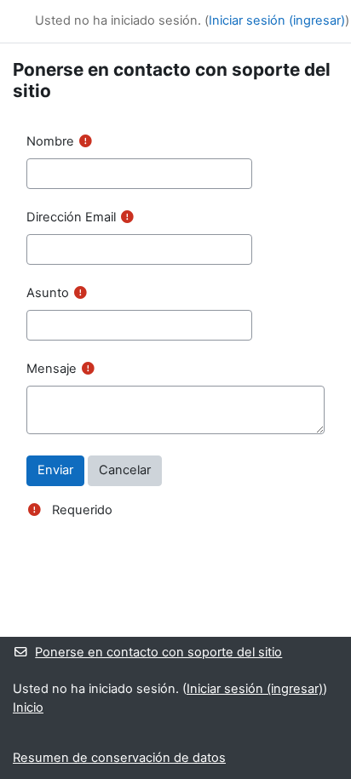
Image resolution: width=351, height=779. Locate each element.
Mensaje (51, 368)
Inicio (28, 707)
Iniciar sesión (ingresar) (277, 20)
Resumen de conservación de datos (119, 757)
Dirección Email (71, 217)
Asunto (47, 293)
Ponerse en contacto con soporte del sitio (158, 652)
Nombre (50, 141)
